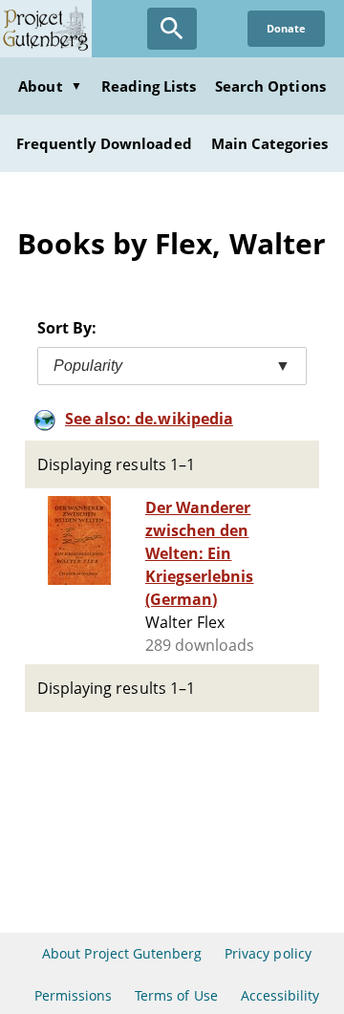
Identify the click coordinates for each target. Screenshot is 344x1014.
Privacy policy (268, 953)
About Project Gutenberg (122, 953)
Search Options (270, 86)
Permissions (73, 995)
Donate (286, 28)
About (49, 86)
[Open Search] (172, 29)
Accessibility (280, 995)
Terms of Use (176, 995)
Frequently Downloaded (104, 143)
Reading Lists (149, 86)
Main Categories (270, 143)
